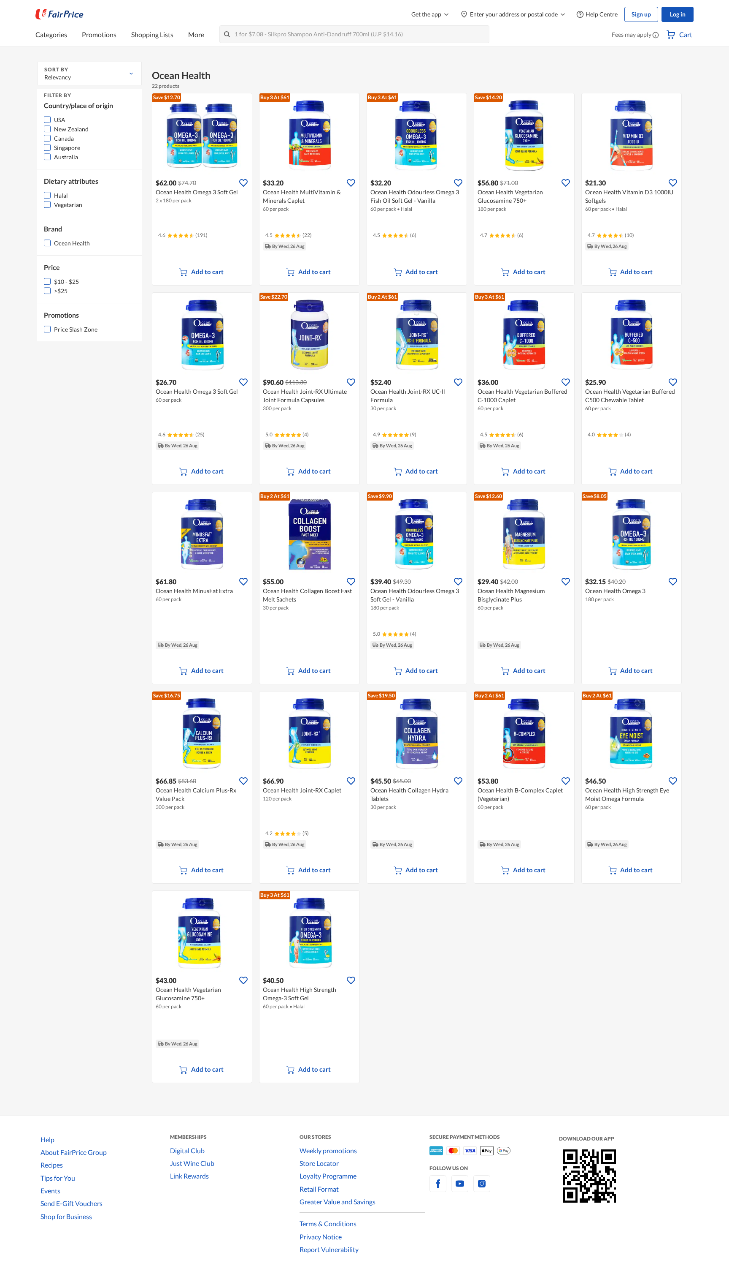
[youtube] (459, 1188)
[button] (655, 35)
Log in (678, 14)
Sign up (641, 14)
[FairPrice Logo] (59, 14)
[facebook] (437, 1188)
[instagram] (481, 1188)
